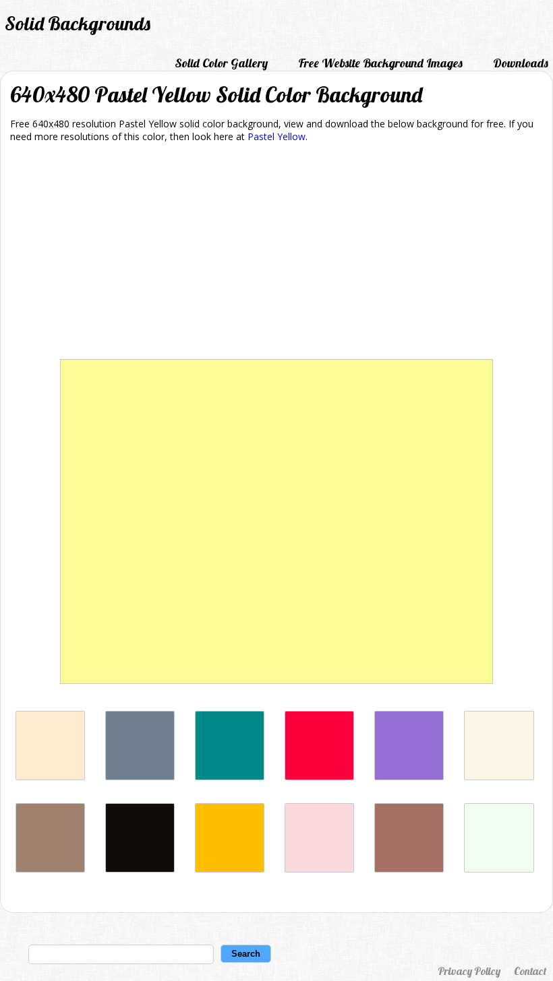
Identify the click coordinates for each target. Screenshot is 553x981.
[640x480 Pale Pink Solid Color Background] (319, 868)
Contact (530, 971)
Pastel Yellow (276, 136)
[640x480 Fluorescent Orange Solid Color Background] (229, 868)
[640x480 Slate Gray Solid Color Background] (140, 776)
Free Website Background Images (380, 63)
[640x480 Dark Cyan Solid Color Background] (229, 776)
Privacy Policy (469, 971)
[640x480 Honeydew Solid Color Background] (498, 868)
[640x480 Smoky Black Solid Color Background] (140, 868)
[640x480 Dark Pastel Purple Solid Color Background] (409, 776)
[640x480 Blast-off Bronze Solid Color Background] (409, 868)
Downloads (520, 63)
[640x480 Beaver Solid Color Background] (50, 868)
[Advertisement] (276, 253)
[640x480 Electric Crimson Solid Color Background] (319, 776)
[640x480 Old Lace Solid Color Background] (498, 776)
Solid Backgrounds (77, 23)
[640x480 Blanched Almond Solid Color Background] (50, 776)
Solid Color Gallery (221, 63)
